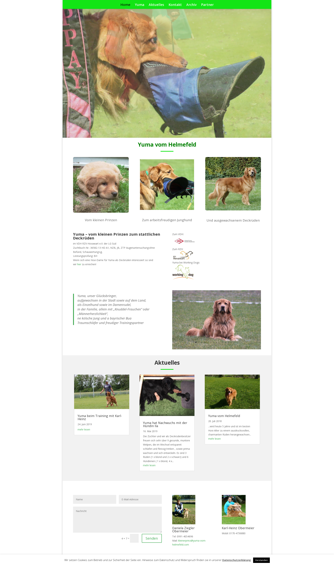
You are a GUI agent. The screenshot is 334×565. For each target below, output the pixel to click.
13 (231, 342)
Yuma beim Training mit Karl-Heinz (100, 417)
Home (125, 5)
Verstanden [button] (261, 560)
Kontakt (175, 5)
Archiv (191, 5)
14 (234, 342)
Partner (207, 5)
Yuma (139, 5)
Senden (152, 538)
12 (228, 342)
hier (79, 264)
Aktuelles (156, 5)
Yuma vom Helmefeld (224, 416)
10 (222, 342)
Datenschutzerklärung (236, 560)
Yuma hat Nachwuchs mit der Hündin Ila (165, 424)
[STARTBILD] (216, 348)
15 (237, 342)
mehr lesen (84, 429)
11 (225, 342)
